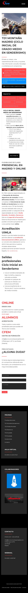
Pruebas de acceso (10, 420)
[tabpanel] (14, 129)
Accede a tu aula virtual (11, 454)
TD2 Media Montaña (10, 426)
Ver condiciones (12, 251)
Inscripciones (8, 439)
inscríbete (14, 155)
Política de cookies (6, 587)
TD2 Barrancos (9, 429)
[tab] (14, 94)
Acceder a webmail (10, 558)
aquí (7, 314)
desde (4, 314)
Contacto (7, 442)
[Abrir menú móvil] (23, 3)
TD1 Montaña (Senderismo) (12, 423)
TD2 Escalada (8, 432)
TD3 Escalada (8, 436)
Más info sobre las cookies (16, 587)
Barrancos (19, 215)
